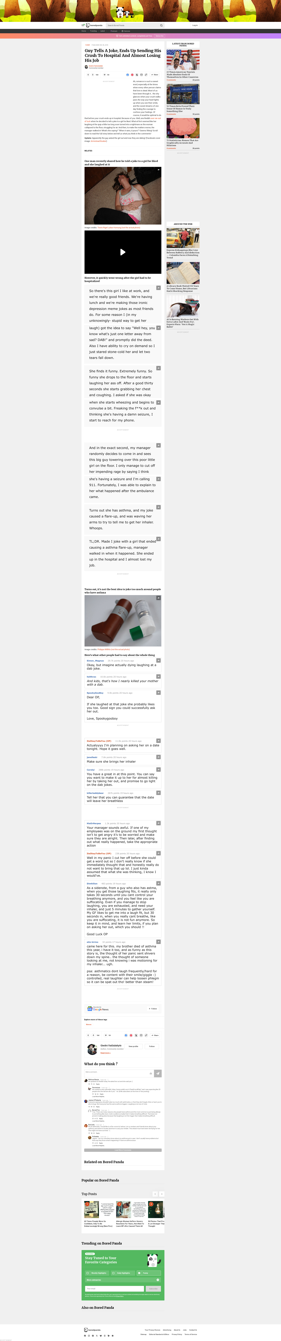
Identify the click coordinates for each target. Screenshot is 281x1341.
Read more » (106, 1053)
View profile (133, 1046)
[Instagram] (89, 1336)
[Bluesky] (101, 1336)
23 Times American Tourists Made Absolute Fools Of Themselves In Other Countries (182, 74)
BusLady (91, 1125)
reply (98, 1084)
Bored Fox (96, 1110)
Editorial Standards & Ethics (159, 1334)
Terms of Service (191, 1334)
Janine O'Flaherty (94, 1100)
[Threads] (105, 1336)
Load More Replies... (98, 1096)
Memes (88, 1024)
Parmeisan (96, 1087)
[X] (97, 1336)
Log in (195, 25)
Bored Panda (92, 1330)
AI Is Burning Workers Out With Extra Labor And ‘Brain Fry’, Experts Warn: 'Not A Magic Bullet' (183, 323)
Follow (152, 1046)
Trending (93, 31)
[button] (155, 1194)
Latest (102, 31)
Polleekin (95, 1136)
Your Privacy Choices (152, 1330)
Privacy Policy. (120, 1296)
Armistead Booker (98, 141)
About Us (177, 1330)
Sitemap (143, 1334)
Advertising (167, 1330)
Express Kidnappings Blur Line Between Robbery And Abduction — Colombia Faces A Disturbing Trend (183, 254)
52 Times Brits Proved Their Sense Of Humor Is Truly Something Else (181, 108)
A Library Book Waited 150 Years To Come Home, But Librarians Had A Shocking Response (183, 288)
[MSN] (109, 1336)
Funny (87, 45)
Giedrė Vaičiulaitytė (96, 66)
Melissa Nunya (93, 1079)
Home (84, 31)
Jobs (185, 1330)
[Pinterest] (93, 1336)
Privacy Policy (177, 1334)
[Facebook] (85, 1336)
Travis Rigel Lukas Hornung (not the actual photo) (118, 227)
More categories (94, 1280)
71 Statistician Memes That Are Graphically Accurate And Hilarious (182, 143)
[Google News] (112, 1336)
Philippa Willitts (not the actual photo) (113, 649)
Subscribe (153, 1289)
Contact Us (193, 1330)
